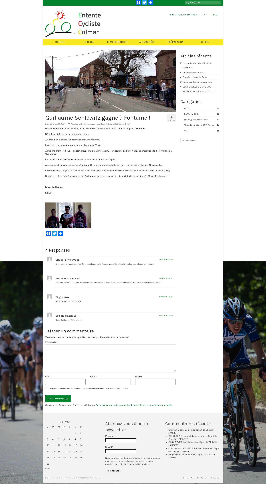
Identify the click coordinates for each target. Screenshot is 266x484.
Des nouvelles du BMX (194, 72)
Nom (47, 377)
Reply (171, 259)
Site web (138, 377)
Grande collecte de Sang (195, 77)
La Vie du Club (191, 114)
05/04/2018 (163, 297)
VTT (186, 130)
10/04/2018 (163, 259)
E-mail (93, 377)
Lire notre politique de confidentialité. (132, 464)
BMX (186, 108)
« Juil (47, 468)
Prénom (109, 436)
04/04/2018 (163, 315)
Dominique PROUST (57, 124)
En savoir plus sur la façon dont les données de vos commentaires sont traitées (134, 405)
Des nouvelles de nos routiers (197, 82)
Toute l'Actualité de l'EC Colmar (112, 124)
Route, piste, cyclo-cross (90, 124)
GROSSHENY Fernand (67, 259)
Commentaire (51, 342)
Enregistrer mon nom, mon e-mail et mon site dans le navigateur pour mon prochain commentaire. (89, 388)
